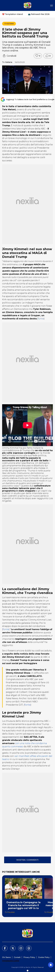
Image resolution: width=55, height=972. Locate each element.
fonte (41, 318)
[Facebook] (3, 947)
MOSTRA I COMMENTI (27, 860)
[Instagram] (19, 947)
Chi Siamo (6, 957)
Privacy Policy (29, 957)
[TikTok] (27, 947)
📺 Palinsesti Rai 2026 (39, 14)
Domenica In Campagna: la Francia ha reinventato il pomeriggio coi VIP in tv (23, 905)
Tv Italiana (7, 62)
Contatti (17, 957)
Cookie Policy (44, 957)
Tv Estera (9, 24)
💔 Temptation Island (12, 14)
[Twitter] (11, 947)
